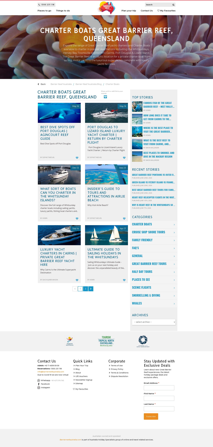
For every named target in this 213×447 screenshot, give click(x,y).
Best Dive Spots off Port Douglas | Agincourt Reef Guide (57, 132)
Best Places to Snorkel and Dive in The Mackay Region (158, 155)
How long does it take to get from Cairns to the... (157, 117)
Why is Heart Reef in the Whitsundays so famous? (154, 205)
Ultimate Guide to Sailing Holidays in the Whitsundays (104, 253)
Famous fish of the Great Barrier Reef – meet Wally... (158, 105)
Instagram (45, 387)
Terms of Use (117, 365)
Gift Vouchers (81, 376)
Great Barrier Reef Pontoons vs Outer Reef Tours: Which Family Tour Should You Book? (154, 175)
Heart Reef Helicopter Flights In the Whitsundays (154, 198)
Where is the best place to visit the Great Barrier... (158, 130)
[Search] (173, 5)
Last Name (150, 404)
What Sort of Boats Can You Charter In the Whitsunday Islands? (58, 194)
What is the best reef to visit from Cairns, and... (156, 142)
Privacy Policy (117, 369)
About (78, 373)
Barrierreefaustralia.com (70, 440)
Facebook (45, 384)
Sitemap (79, 383)
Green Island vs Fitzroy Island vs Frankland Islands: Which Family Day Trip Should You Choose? (154, 183)
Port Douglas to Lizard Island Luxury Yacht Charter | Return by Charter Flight (106, 134)
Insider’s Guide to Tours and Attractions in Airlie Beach (106, 194)
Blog (77, 369)
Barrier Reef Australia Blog (89, 84)
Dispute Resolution (119, 376)
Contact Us (147, 10)
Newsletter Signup (83, 380)
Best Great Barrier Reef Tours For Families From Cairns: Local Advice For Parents (154, 190)
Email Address (151, 383)
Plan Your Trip (81, 365)
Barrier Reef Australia (61, 84)
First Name (150, 393)
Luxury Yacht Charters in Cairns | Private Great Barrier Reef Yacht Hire (58, 257)
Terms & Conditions (119, 373)
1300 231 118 (47, 4)
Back (43, 84)
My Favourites (168, 10)
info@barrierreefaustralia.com (50, 372)
